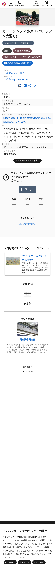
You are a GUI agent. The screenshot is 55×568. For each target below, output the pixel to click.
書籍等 (7, 51)
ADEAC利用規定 (27, 224)
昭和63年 (11, 79)
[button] (47, 4)
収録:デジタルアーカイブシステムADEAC (22, 57)
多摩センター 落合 (15, 73)
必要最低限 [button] (10, 562)
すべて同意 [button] (39, 562)
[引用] (26, 86)
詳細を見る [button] (24, 562)
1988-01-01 (24, 79)
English (36, 6)
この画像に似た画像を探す (19, 63)
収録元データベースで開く (16, 43)
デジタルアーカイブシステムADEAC (34, 258)
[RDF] (20, 86)
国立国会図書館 (27, 339)
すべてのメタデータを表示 (27, 160)
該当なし (29, 189)
